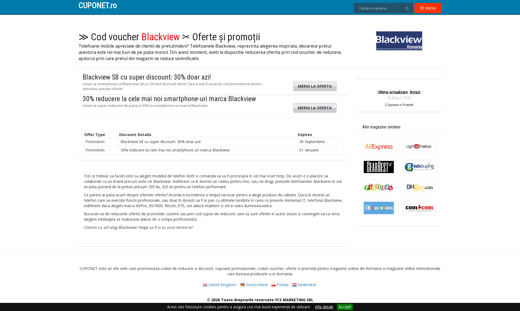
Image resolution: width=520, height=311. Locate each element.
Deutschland (256, 284)
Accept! (345, 306)
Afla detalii (324, 306)
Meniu (430, 8)
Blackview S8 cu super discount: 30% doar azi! (147, 77)
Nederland (306, 284)
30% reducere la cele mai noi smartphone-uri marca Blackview (169, 99)
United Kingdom (221, 284)
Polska (282, 284)
